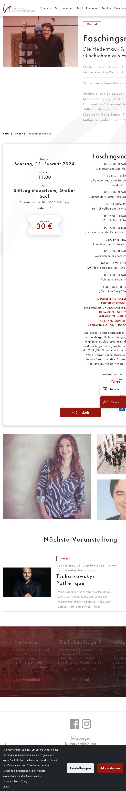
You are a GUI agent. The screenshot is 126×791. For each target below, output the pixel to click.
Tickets (84, 412)
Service (106, 8)
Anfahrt (42, 208)
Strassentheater (64, 8)
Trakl (80, 8)
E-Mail (84, 679)
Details (6, 786)
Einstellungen (80, 767)
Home (6, 133)
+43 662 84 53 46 (82, 669)
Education (92, 8)
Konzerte (45, 8)
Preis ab (44, 225)
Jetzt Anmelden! (27, 679)
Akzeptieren (110, 767)
